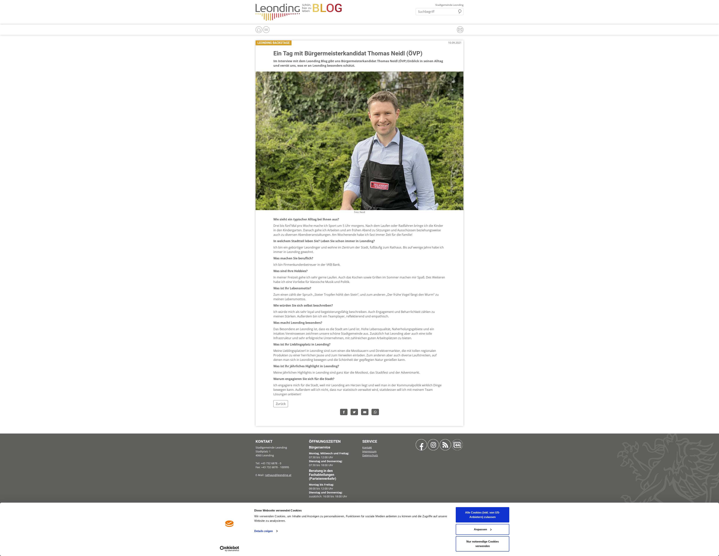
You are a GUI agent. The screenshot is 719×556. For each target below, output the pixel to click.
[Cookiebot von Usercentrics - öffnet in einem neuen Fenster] (229, 549)
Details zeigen (263, 531)
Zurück (281, 404)
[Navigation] (266, 29)
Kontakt (367, 447)
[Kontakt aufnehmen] (460, 29)
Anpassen (480, 529)
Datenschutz (370, 455)
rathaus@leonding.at (278, 475)
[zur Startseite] (299, 12)
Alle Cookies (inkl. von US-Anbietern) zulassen (482, 515)
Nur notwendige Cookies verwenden (482, 544)
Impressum (369, 451)
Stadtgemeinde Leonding (449, 5)
